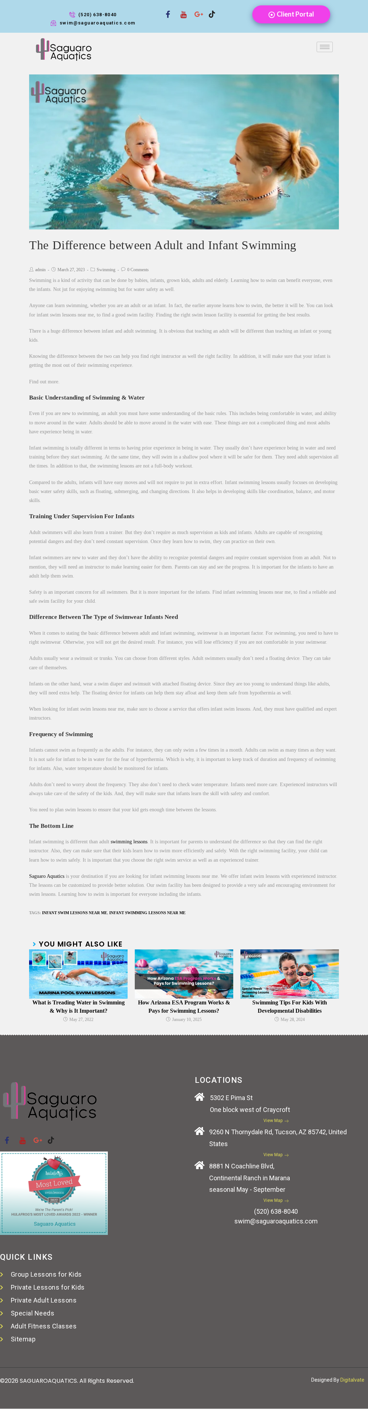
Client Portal (295, 14)
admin (40, 269)
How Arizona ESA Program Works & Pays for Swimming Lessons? (184, 1006)
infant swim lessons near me (74, 913)
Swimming (106, 269)
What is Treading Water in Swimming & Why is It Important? (78, 1006)
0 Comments (138, 269)
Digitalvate (352, 1380)
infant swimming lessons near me (147, 913)
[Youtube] (180, 9)
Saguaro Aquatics (46, 876)
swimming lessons (129, 841)
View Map (272, 1120)
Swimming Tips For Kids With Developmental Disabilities (289, 1006)
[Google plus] (195, 9)
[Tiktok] (209, 9)
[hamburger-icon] (325, 47)
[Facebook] (166, 9)
